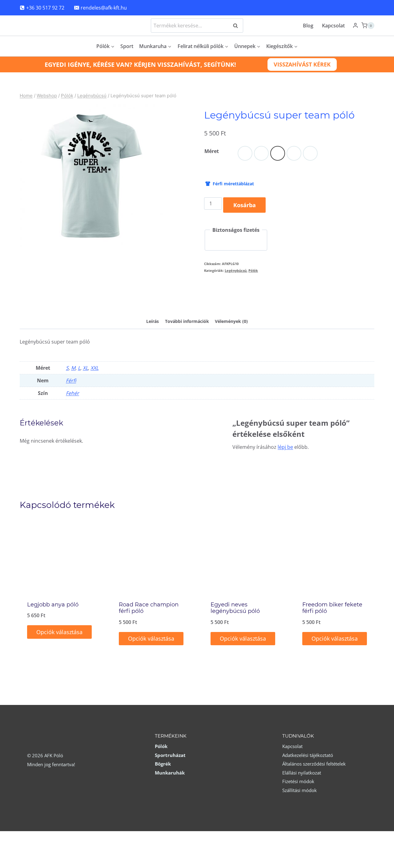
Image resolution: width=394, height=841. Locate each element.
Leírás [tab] (152, 321)
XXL (94, 367)
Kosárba (244, 205)
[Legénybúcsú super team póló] (91, 175)
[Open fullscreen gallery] (156, 241)
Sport (126, 46)
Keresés (237, 25)
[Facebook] (366, 7)
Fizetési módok (298, 781)
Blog (308, 25)
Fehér (72, 393)
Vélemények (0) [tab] (231, 321)
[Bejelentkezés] (355, 25)
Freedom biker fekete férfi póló (332, 608)
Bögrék (163, 764)
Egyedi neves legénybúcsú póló (235, 608)
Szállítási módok (299, 790)
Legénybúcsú (236, 270)
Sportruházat (170, 755)
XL (85, 367)
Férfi (71, 380)
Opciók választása (59, 632)
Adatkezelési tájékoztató (307, 755)
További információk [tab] (187, 321)
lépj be (285, 447)
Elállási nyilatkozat (301, 773)
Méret (211, 151)
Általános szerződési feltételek (314, 764)
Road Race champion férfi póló (149, 608)
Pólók (253, 270)
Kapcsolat (333, 25)
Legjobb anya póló (52, 604)
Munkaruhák (170, 773)
